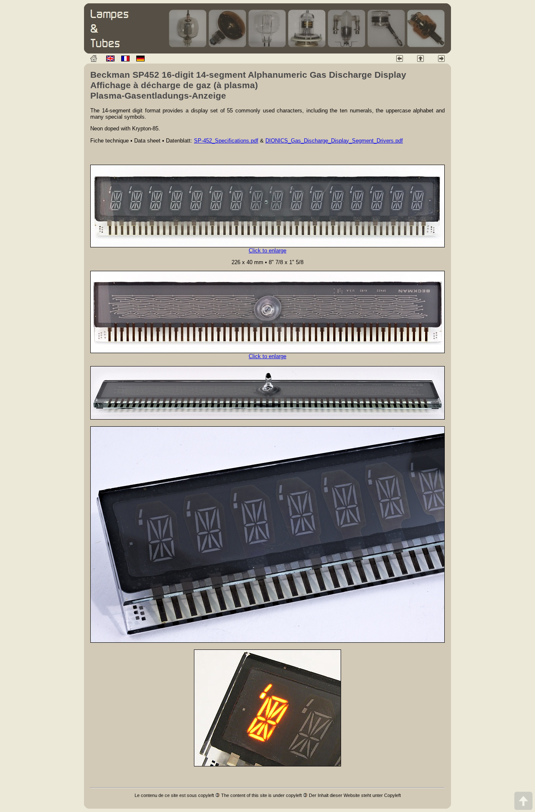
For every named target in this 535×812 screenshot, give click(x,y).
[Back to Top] (523, 800)
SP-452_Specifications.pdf (226, 140)
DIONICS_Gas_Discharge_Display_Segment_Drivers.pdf (334, 140)
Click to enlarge (267, 250)
